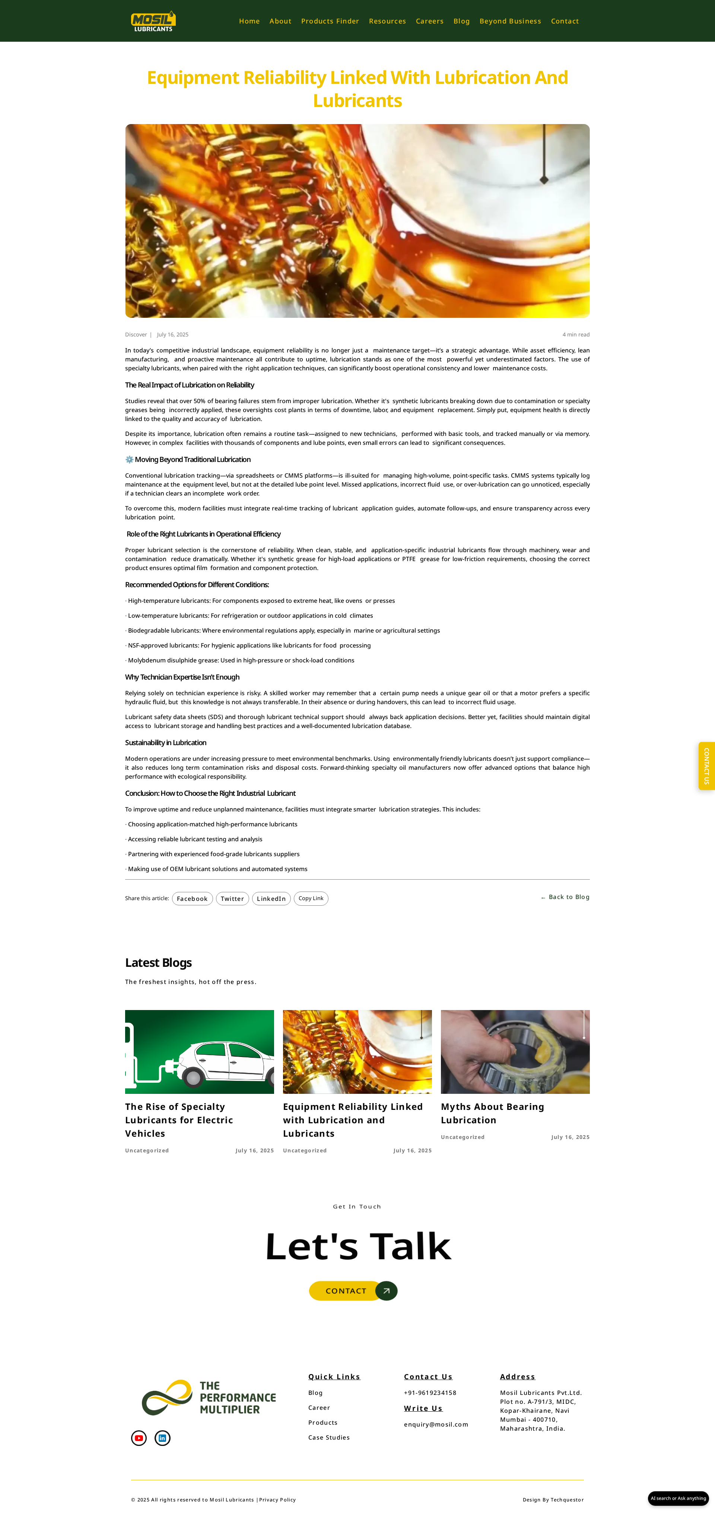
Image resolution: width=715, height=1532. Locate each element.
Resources (387, 20)
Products (323, 1422)
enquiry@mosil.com (436, 1424)
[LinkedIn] (162, 1439)
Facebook (192, 899)
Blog (462, 20)
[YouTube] (139, 1439)
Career (319, 1407)
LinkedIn (271, 899)
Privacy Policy (277, 1499)
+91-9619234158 (430, 1393)
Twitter (232, 899)
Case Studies (329, 1437)
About (281, 20)
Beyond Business (510, 20)
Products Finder (330, 20)
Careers (430, 20)
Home (249, 20)
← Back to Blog (565, 897)
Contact (565, 20)
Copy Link (311, 898)
